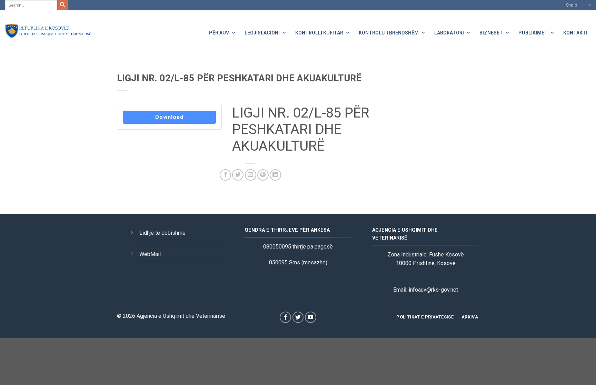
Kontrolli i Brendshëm (389, 33)
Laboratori (449, 33)
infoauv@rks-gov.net (433, 289)
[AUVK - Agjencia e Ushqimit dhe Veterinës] (48, 31)
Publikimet (533, 33)
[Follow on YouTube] (310, 317)
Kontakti (575, 33)
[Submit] (62, 5)
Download (169, 117)
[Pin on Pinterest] (263, 175)
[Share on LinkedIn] (275, 175)
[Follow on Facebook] (285, 317)
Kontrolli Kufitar (319, 33)
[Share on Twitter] (238, 175)
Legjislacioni (262, 33)
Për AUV (219, 33)
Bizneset (491, 33)
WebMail (150, 254)
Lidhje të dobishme (162, 233)
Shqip (571, 5)
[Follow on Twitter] (298, 317)
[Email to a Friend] (250, 175)
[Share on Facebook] (225, 175)
